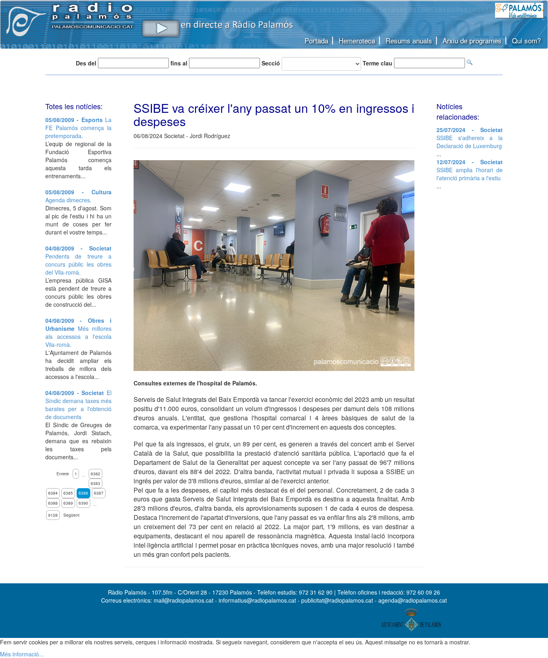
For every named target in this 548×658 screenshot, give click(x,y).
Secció (271, 63)
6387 (99, 493)
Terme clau (377, 63)
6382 (95, 474)
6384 (53, 493)
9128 (53, 515)
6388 (53, 503)
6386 (83, 493)
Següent (71, 515)
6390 (83, 503)
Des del (86, 63)
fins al (178, 63)
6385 (68, 493)
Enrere (63, 474)
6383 (95, 483)
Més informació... (22, 654)
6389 (68, 503)
